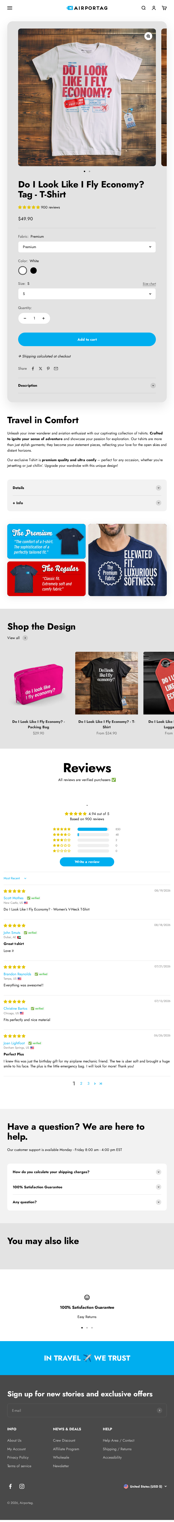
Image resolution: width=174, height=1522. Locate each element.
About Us (14, 1440)
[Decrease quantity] (24, 318)
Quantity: (25, 307)
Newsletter (61, 1466)
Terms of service (19, 1466)
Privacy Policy (18, 1457)
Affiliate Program (66, 1449)
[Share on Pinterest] (48, 368)
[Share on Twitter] (40, 368)
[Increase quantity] (43, 318)
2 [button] (81, 1083)
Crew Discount (64, 1440)
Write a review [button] (87, 861)
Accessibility (112, 1457)
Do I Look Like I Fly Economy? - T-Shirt (106, 724)
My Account (16, 1449)
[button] (29, 207)
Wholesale (61, 1457)
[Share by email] (56, 368)
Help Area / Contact (118, 1440)
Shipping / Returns (117, 1449)
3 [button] (88, 1083)
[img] (14, 891)
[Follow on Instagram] (22, 1486)
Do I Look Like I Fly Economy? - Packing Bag (38, 724)
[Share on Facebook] (33, 368)
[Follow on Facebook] (10, 1486)
